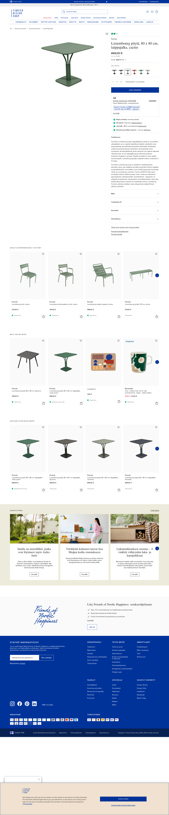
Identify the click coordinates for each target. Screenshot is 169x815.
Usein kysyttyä (92, 660)
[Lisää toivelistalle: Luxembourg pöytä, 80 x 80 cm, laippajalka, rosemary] (118, 427)
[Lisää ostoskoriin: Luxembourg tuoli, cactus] (43, 316)
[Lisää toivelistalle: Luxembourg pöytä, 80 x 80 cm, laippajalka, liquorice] (80, 427)
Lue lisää (90, 620)
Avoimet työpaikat (118, 650)
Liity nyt (135, 109)
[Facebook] (19, 703)
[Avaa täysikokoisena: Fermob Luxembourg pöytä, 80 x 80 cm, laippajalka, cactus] (67, 64)
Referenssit (141, 657)
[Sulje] (38, 779)
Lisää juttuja (155, 510)
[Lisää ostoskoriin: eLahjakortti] (119, 401)
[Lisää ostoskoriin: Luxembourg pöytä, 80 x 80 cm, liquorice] (43, 403)
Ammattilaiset (92, 685)
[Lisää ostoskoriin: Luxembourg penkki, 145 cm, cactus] (156, 316)
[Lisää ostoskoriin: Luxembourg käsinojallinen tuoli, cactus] (81, 316)
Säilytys (72, 22)
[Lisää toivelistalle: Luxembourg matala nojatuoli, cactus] (118, 254)
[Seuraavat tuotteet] (157, 275)
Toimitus (90, 654)
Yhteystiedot (92, 663)
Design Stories (86, 18)
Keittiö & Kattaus (48, 22)
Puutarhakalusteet (34, 28)
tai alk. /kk (117, 60)
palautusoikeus (136, 123)
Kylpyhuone (106, 22)
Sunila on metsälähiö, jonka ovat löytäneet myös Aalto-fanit (34, 552)
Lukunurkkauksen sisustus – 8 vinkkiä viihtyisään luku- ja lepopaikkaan (135, 552)
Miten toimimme (143, 650)
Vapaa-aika (138, 22)
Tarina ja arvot (117, 647)
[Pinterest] (27, 703)
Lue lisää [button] (116, 113)
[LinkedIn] (34, 703)
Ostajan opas (117, 672)
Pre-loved (90, 698)
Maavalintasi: (14, 663)
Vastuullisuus (117, 654)
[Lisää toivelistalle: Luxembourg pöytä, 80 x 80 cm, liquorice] (43, 340)
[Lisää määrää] (121, 82)
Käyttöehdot (63, 733)
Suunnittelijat (121, 18)
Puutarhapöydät (48, 28)
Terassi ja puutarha (20, 28)
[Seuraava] (157, 548)
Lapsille (149, 22)
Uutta (56, 18)
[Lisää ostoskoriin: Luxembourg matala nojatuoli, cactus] (119, 316)
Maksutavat (91, 650)
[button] (147, 11)
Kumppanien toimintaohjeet (122, 669)
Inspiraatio (74, 18)
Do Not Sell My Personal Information (44, 733)
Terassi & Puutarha (123, 22)
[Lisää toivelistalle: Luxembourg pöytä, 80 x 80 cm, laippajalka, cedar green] (80, 340)
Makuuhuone (93, 22)
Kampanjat (64, 18)
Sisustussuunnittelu (100, 18)
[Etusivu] (11, 28)
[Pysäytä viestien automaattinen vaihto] (106, 1)
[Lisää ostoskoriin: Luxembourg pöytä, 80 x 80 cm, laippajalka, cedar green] (81, 403)
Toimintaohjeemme (119, 665)
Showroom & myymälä (95, 691)
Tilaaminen (91, 647)
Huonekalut (21, 22)
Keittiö (114, 698)
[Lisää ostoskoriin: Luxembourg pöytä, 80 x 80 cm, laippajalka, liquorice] (81, 490)
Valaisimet (33, 22)
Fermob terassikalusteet (119, 231)
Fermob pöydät (116, 234)
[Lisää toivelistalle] (107, 34)
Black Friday (141, 698)
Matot (82, 22)
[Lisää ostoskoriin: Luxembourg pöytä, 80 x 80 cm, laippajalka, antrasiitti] (156, 490)
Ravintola (90, 695)
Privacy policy (27, 804)
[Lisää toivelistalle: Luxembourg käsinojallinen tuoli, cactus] (80, 254)
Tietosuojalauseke (76, 733)
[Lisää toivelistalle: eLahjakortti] (118, 340)
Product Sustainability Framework (120, 658)
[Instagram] (12, 703)
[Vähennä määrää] (113, 82)
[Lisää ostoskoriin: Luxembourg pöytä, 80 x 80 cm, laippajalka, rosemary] (119, 490)
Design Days (47, 18)
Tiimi (138, 654)
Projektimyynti (142, 647)
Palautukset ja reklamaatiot (97, 657)
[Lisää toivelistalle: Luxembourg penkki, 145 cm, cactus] (156, 254)
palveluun (147, 130)
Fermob (114, 39)
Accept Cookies (123, 799)
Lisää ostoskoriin (135, 90)
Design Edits (141, 688)
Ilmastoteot (116, 662)
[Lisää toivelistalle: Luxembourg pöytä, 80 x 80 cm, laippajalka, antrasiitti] (156, 427)
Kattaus (114, 701)
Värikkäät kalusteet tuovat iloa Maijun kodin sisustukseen (84, 550)
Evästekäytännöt (91, 733)
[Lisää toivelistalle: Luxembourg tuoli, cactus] (43, 254)
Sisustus (62, 22)
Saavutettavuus (104, 733)
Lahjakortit (141, 691)
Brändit (111, 18)
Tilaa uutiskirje (46, 658)
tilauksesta (142, 126)
